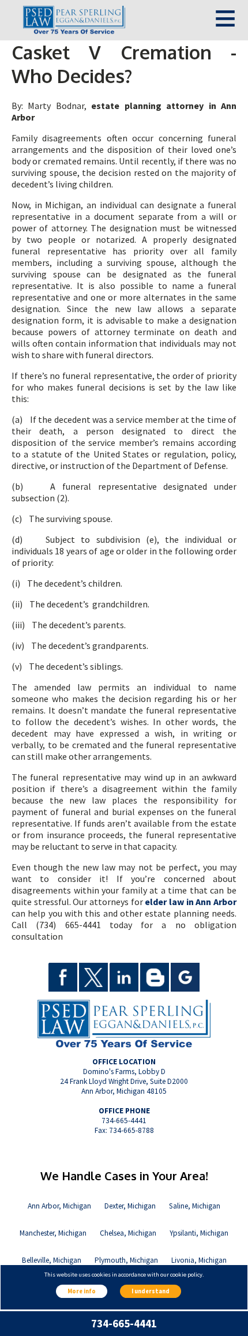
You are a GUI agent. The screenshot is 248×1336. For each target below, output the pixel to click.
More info (81, 1291)
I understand (150, 1291)
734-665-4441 (124, 1323)
